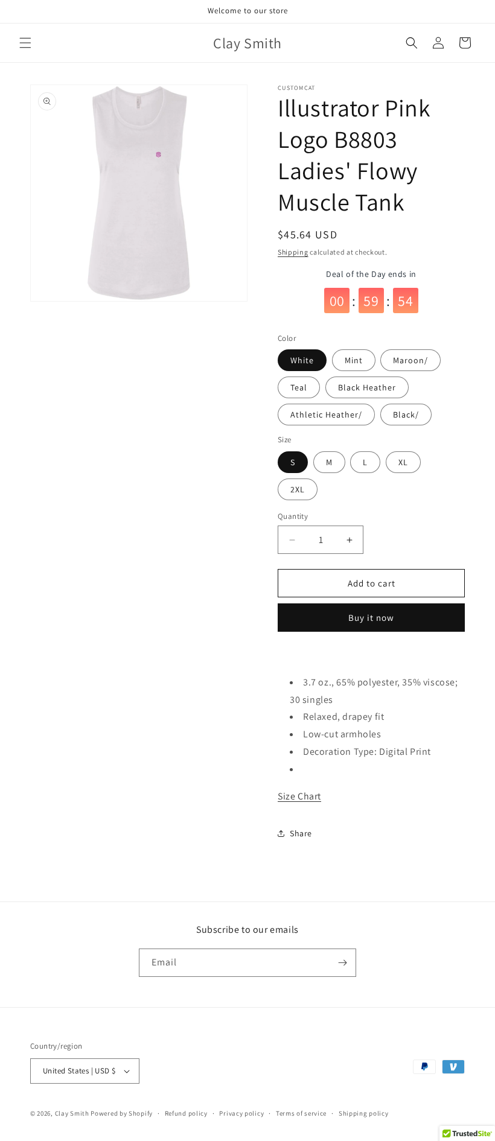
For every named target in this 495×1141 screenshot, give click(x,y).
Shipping (293, 251)
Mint (354, 360)
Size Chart (299, 796)
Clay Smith (72, 1113)
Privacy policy (241, 1113)
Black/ (406, 414)
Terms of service (301, 1113)
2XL (297, 489)
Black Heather (367, 387)
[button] (25, 43)
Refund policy (186, 1113)
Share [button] (301, 833)
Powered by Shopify (122, 1113)
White (302, 360)
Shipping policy (364, 1113)
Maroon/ (410, 360)
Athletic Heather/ (326, 414)
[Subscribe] (342, 963)
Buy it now (371, 617)
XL (403, 462)
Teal (298, 387)
